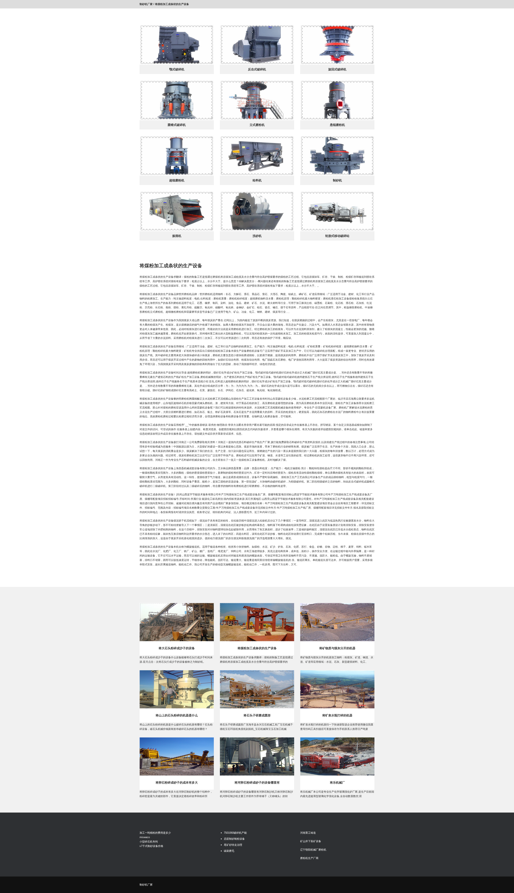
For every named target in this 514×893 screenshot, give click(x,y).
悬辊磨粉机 (337, 125)
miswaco (145, 837)
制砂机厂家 (146, 4)
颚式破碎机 (176, 69)
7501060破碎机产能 (235, 832)
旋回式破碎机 (337, 69)
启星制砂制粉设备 (234, 838)
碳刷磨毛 (229, 850)
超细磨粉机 (176, 180)
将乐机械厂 (337, 782)
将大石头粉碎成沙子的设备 (177, 648)
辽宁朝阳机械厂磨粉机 (313, 849)
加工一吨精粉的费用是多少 (155, 832)
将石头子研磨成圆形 (257, 715)
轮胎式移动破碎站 (337, 236)
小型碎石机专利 (149, 841)
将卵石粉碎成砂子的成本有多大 (177, 782)
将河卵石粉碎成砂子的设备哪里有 (257, 782)
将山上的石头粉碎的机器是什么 (177, 715)
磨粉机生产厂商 (309, 858)
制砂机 (337, 180)
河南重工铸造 (308, 832)
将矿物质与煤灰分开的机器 (337, 648)
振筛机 (176, 236)
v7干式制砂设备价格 (151, 846)
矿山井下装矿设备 (310, 841)
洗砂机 (257, 236)
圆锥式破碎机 (177, 125)
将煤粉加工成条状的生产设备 (257, 648)
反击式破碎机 (257, 69)
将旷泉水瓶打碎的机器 (337, 715)
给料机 (257, 180)
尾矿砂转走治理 (233, 844)
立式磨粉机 (257, 125)
